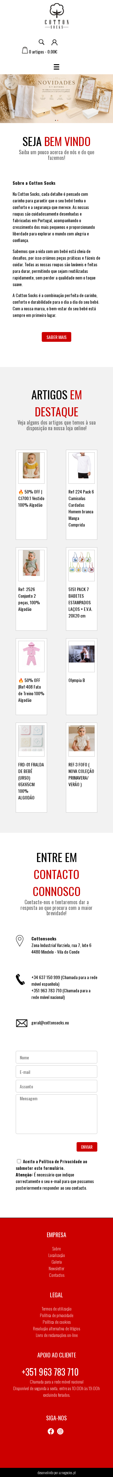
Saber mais (56, 337)
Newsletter (56, 1268)
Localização (56, 1255)
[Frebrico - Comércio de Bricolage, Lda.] (56, 16)
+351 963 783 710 (50, 1371)
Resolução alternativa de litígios (56, 1328)
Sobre (56, 1248)
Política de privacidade (56, 1315)
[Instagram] (61, 1431)
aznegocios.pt (67, 1472)
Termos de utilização (57, 1308)
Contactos (56, 1274)
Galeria (56, 1261)
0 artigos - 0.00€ (42, 51)
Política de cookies (57, 1321)
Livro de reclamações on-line (57, 1335)
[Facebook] (52, 1431)
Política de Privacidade (60, 1161)
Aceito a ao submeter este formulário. (51, 1164)
